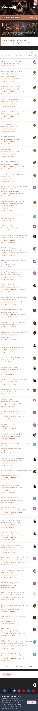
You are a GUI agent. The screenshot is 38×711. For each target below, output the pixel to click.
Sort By (32, 52)
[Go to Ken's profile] (34, 298)
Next (31, 55)
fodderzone (7, 595)
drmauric (6, 312)
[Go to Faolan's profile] (34, 617)
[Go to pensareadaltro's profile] (34, 508)
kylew (5, 218)
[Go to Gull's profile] (34, 583)
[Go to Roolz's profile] (34, 72)
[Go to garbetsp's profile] (34, 593)
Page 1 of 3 (19, 55)
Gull (4, 475)
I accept (32, 702)
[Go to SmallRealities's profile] (34, 400)
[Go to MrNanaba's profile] (34, 571)
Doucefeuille (7, 63)
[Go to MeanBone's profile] (34, 285)
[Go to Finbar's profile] (34, 498)
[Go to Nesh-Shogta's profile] (34, 606)
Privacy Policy (14, 708)
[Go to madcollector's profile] (34, 380)
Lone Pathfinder (8, 643)
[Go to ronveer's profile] (34, 471)
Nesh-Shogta (7, 76)
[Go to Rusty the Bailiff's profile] (34, 236)
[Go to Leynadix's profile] (34, 273)
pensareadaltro (8, 436)
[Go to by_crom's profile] (34, 187)
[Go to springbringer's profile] (34, 345)
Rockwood (6, 460)
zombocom (6, 250)
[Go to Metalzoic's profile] (34, 249)
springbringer (7, 347)
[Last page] (35, 55)
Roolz (5, 89)
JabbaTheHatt (7, 274)
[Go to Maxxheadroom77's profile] (34, 435)
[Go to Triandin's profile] (34, 444)
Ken (4, 265)
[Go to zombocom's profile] (34, 412)
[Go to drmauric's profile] (34, 310)
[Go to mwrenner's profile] (34, 62)
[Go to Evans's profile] (34, 226)
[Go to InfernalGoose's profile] (34, 216)
